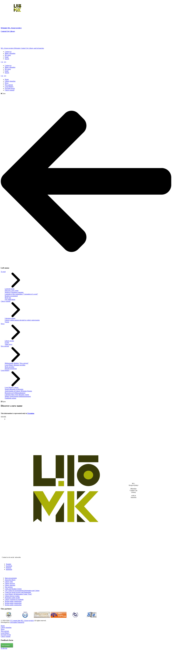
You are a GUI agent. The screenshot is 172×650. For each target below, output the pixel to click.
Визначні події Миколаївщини (15, 393)
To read (3, 272)
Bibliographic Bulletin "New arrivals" (17, 363)
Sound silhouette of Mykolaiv (14, 389)
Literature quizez (10, 318)
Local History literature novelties (15, 365)
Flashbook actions (10, 398)
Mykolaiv (4, 28)
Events (7, 342)
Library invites (9, 341)
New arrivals (5, 346)
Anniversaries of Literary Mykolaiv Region (18, 391)
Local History (5, 370)
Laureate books (9, 289)
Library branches (6, 627)
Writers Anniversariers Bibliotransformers (18, 396)
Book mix (8, 298)
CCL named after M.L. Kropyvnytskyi (22, 620)
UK (2, 62)
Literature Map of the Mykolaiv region (17, 394)
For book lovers (6, 635)
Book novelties (9, 367)
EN (5, 62)
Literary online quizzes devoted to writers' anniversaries (22, 320)
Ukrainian (30, 413)
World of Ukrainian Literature (14, 292)
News (2, 324)
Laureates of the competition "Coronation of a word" (21, 294)
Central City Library (8, 31)
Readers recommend (11, 296)
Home (3, 626)
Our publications (10, 299)
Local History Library (12, 387)
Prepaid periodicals (11, 368)
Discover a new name (11, 290)
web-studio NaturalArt (17, 622)
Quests (7, 322)
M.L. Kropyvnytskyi (14, 28)
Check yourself (5, 301)
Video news (8, 344)
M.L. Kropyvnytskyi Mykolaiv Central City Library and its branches (22, 48)
